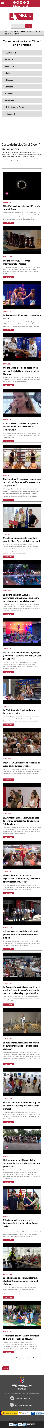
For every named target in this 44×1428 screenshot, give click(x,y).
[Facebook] (14, 2)
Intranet (36, 1393)
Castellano (16, 6)
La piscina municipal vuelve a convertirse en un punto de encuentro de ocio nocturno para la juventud (21, 597)
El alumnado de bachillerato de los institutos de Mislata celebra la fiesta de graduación (21, 1163)
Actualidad (11, 53)
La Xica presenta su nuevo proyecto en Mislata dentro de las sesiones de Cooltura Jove (21, 426)
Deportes (10, 66)
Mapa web (25, 1393)
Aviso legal (8, 1393)
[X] (18, 2)
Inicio (6, 32)
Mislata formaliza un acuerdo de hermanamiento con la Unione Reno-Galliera (20, 1223)
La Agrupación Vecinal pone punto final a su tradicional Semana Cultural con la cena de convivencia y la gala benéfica (21, 990)
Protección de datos (16, 1393)
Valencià (25, 6)
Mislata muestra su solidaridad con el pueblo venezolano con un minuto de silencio (20, 934)
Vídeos (22, 32)
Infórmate (14, 32)
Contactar (31, 1393)
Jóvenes (9, 93)
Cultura (9, 59)
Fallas (8, 73)
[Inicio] (20, 16)
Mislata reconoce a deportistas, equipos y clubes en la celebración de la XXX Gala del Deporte (22, 655)
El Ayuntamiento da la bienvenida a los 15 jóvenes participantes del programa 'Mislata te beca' (21, 820)
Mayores (10, 100)
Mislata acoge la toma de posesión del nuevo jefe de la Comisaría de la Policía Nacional (21, 370)
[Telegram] (24, 2)
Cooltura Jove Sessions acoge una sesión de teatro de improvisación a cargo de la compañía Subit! (22, 482)
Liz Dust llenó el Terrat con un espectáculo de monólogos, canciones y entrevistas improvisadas (21, 878)
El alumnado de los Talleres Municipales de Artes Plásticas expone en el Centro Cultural (21, 1105)
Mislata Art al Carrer (15, 107)
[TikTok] (28, 2)
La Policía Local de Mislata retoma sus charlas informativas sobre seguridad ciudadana (20, 1280)
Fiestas (9, 80)
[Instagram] (21, 2)
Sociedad (10, 114)
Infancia (9, 87)
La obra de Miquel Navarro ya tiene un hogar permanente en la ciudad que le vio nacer (21, 1045)
